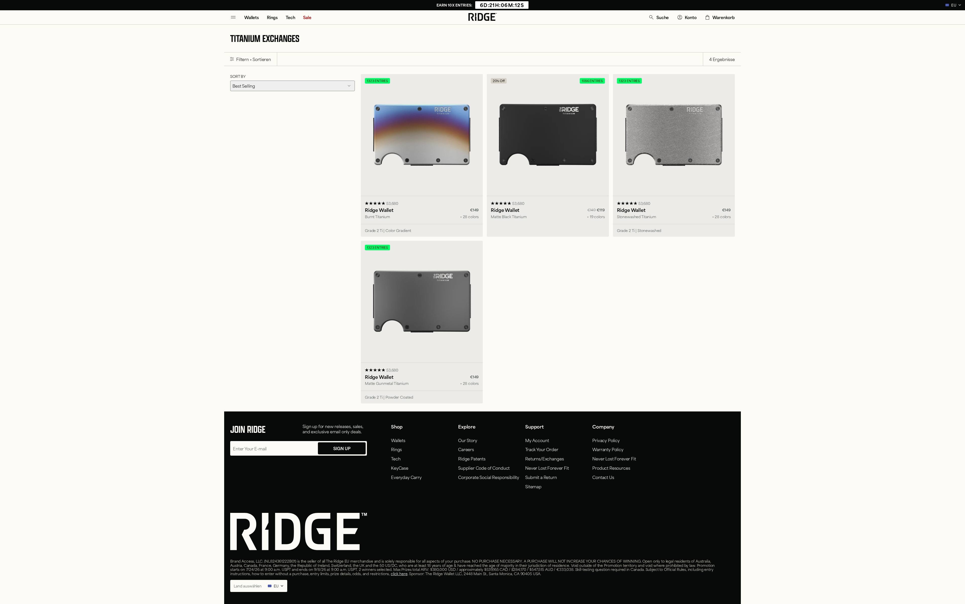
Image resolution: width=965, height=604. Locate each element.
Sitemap (533, 486)
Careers (466, 449)
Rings (396, 449)
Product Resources (611, 467)
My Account (537, 440)
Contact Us (603, 477)
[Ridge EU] (482, 17)
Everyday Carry (406, 477)
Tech (395, 458)
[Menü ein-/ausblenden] (233, 17)
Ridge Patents (472, 458)
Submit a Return (541, 477)
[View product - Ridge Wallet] (422, 155)
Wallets (398, 440)
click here (399, 573)
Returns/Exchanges (544, 458)
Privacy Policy (606, 440)
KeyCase (399, 467)
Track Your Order (541, 449)
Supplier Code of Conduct (484, 467)
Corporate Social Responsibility (488, 477)
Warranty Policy (607, 449)
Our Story (467, 440)
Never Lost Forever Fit (547, 467)
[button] (658, 17)
